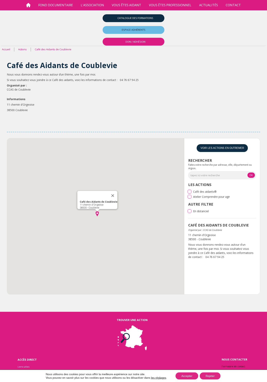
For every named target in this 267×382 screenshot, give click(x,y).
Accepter (186, 376)
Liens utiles (23, 366)
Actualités (208, 5)
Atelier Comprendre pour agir (211, 197)
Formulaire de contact (233, 366)
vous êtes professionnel (170, 5)
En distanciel (201, 211)
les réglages (158, 377)
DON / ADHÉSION (135, 41)
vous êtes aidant (126, 5)
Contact (233, 5)
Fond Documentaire (55, 5)
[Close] (112, 195)
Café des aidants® (205, 191)
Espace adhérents (133, 29)
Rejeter (210, 376)
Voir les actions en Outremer (222, 148)
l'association (92, 5)
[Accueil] (28, 5)
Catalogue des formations (135, 18)
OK (251, 175)
